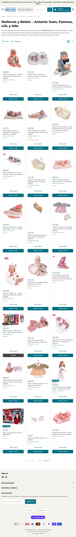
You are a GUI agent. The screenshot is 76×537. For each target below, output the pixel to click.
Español (30, 510)
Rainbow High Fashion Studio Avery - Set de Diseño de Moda (12, 331)
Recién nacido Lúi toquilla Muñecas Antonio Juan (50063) (37, 75)
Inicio (3, 16)
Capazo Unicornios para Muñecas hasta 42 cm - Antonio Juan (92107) (62, 341)
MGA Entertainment (8, 334)
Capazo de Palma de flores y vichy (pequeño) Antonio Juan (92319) (37, 181)
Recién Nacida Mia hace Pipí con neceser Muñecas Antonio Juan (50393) (13, 382)
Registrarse (30, 502)
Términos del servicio (30, 530)
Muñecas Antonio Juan (8, 80)
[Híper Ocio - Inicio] (10, 9)
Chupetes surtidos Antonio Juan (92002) (37, 439)
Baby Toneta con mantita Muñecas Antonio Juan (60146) (37, 341)
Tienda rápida (13, 94)
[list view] (73, 41)
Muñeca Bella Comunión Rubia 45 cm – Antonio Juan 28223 (61, 388)
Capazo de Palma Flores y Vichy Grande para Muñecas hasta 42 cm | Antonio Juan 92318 (62, 128)
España (42, 510)
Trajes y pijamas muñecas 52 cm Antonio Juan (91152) (38, 384)
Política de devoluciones (44, 530)
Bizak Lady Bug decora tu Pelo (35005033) (12, 433)
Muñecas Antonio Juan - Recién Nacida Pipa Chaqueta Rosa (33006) (12, 76)
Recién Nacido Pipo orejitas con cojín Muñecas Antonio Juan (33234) (37, 237)
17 (40, 461)
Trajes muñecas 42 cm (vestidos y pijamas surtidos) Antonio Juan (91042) (62, 229)
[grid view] (68, 41)
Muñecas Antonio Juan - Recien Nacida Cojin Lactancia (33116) (12, 228)
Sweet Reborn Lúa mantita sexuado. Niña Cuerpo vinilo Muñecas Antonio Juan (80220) (62, 277)
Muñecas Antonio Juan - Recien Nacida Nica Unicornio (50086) (62, 433)
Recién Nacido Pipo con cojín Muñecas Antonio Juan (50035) (12, 173)
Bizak (4, 436)
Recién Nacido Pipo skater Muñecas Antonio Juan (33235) (62, 86)
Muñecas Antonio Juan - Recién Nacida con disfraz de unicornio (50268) (12, 295)
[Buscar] (49, 9)
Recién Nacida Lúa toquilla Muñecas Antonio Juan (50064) (62, 181)
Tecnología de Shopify (38, 534)
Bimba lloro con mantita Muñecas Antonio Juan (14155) (38, 283)
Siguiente (46, 461)
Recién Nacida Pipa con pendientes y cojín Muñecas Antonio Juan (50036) (11, 132)
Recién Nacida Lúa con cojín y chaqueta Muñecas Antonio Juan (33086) (38, 132)
